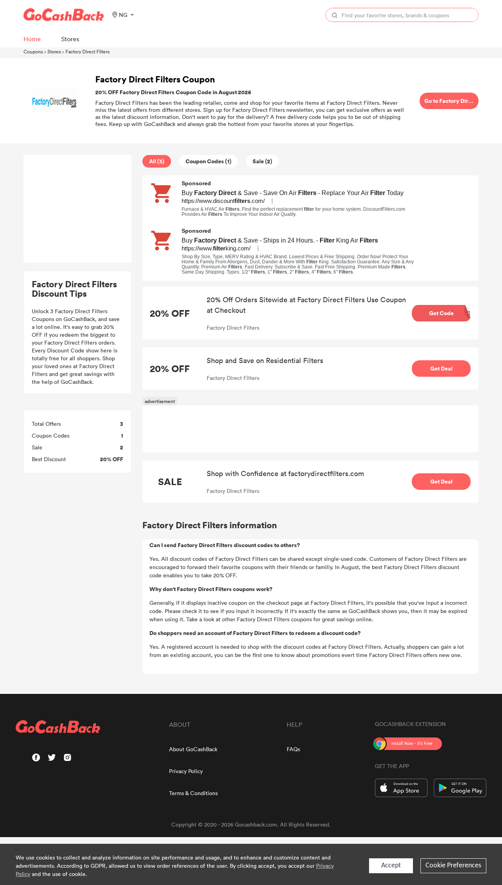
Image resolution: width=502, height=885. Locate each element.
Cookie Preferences (453, 865)
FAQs (293, 749)
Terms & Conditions (193, 793)
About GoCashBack (193, 749)
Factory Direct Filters (87, 51)
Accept (391, 865)
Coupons (33, 51)
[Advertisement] (78, 209)
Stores (54, 51)
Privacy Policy (186, 771)
